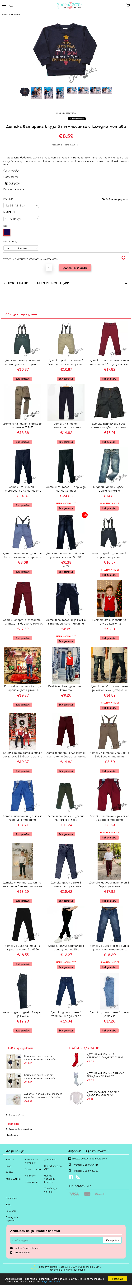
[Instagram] (78, 1177)
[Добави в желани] (124, 258)
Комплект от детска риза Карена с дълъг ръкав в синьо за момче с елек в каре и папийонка (22, 688)
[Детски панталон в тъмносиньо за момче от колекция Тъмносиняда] (23, 483)
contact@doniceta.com (94, 1158)
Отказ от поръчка (12, 1219)
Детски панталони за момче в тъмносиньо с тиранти (66, 621)
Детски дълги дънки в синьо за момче (109, 1014)
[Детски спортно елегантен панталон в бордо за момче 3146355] (22, 616)
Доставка (50, 1159)
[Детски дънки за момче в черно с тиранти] (109, 549)
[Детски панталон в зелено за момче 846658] (66, 812)
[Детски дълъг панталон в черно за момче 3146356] (22, 942)
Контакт (30, 1175)
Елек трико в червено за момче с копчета (109, 621)
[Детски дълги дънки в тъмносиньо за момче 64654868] (66, 1008)
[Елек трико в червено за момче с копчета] (109, 616)
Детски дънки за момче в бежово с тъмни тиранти (65, 362)
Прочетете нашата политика (66, 1269)
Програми (11, 1197)
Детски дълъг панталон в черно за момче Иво (66, 947)
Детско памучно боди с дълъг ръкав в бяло (103, 1094)
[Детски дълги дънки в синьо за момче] (109, 1008)
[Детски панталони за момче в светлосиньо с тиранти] (22, 549)
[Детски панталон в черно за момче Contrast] (66, 483)
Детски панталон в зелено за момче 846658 (66, 817)
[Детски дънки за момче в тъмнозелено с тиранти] (22, 356)
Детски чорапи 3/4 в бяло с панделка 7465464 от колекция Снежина (105, 1075)
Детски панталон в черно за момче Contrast (66, 488)
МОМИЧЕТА (16, 14)
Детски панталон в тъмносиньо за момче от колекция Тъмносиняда (22, 489)
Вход (8, 1165)
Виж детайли (23, 378)
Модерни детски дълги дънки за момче (109, 488)
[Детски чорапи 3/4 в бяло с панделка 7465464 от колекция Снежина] (76, 1079)
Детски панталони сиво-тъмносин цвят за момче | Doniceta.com (109, 426)
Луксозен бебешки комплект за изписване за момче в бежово (43, 1095)
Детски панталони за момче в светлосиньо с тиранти (22, 555)
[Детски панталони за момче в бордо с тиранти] (109, 812)
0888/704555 (91, 1164)
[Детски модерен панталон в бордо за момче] (109, 878)
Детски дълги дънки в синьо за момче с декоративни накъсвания (109, 948)
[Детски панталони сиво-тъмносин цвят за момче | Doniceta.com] (109, 419)
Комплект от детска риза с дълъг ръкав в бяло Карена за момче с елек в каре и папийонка (23, 755)
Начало (5, 14)
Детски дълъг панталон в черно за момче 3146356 (23, 947)
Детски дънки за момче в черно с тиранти (109, 555)
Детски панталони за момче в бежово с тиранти (109, 754)
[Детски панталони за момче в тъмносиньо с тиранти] (66, 616)
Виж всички (12, 1134)
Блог (8, 1204)
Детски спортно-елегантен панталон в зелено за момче (22, 884)
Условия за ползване (31, 1161)
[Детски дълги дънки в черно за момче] (22, 1008)
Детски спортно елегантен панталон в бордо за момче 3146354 (109, 362)
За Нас (10, 1172)
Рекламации (32, 1181)
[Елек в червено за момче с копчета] (66, 682)
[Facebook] (71, 1177)
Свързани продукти (21, 314)
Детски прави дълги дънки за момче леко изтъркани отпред (109, 688)
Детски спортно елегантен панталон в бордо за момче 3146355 (22, 622)
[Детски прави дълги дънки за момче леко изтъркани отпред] (109, 682)
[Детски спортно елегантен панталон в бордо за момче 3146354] (109, 356)
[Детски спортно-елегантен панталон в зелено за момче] (22, 878)
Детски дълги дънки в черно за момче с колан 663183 (66, 555)
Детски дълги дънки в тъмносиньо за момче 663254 (66, 885)
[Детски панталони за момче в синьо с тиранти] (22, 812)
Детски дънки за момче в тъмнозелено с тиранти (22, 362)
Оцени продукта (67, 112)
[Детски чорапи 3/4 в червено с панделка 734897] (76, 1060)
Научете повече (51, 1281)
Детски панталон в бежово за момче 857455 (22, 425)
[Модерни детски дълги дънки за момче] (109, 483)
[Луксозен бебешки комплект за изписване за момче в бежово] (13, 1099)
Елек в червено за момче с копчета (66, 688)
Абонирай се (16, 1114)
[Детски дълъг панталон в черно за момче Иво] (66, 942)
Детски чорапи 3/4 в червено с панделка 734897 (105, 1056)
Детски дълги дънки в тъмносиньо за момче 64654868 (66, 1014)
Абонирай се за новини (20, 1129)
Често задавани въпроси (49, 1178)
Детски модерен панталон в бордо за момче (109, 884)
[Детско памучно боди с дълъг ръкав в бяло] (76, 1098)
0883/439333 (90, 1170)
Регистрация (33, 1169)
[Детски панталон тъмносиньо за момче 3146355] (66, 419)
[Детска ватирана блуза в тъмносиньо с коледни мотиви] (25, 93)
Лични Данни (13, 1178)
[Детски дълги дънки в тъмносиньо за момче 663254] (66, 878)
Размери (11, 1210)
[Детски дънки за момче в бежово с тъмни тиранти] (66, 356)
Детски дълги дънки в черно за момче (22, 1014)
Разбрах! (117, 1278)
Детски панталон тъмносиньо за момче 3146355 (66, 426)
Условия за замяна (50, 1190)
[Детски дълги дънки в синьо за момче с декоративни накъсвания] (109, 942)
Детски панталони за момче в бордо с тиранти (109, 817)
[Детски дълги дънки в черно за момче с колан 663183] (66, 549)
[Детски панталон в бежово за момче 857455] (22, 419)
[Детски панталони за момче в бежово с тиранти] (109, 749)
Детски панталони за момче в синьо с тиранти (22, 817)
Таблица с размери (117, 199)
